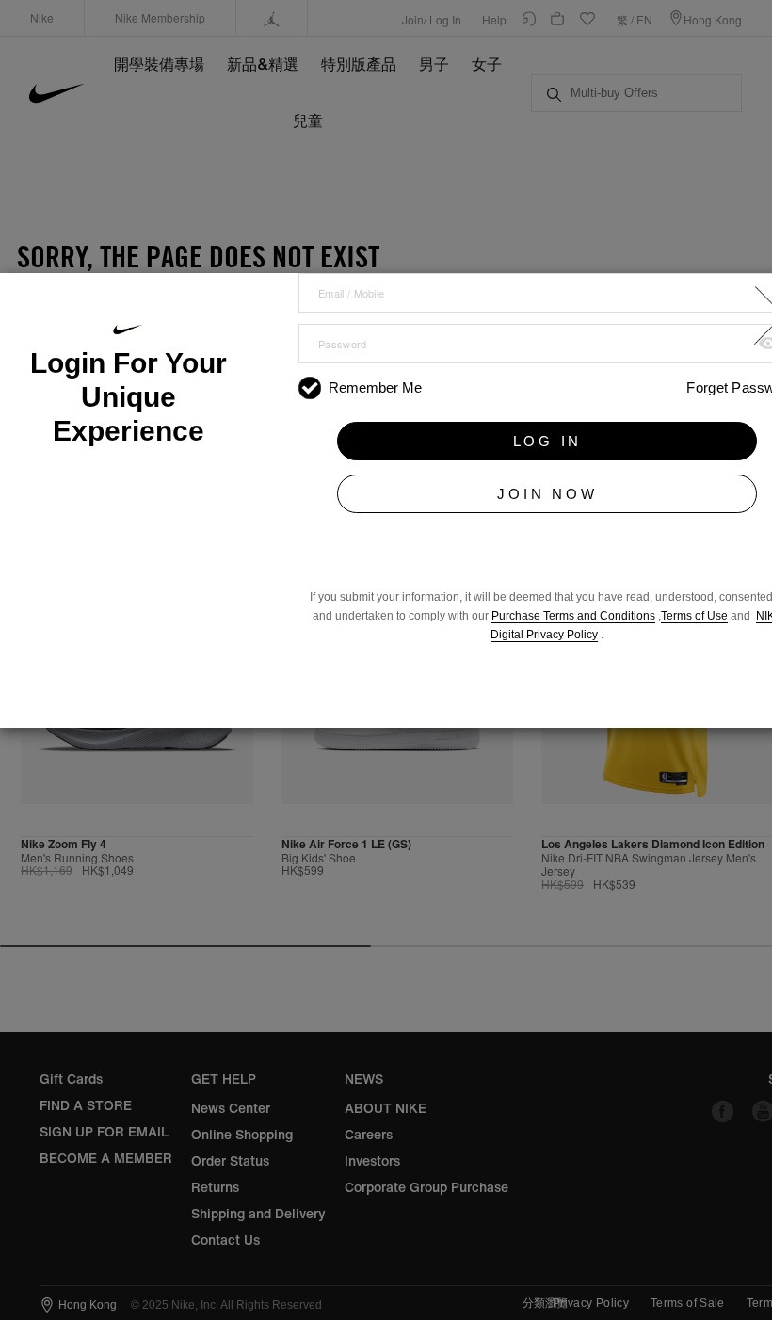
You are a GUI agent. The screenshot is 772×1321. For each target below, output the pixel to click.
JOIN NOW (547, 494)
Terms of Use (694, 615)
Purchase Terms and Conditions (573, 615)
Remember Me (375, 387)
